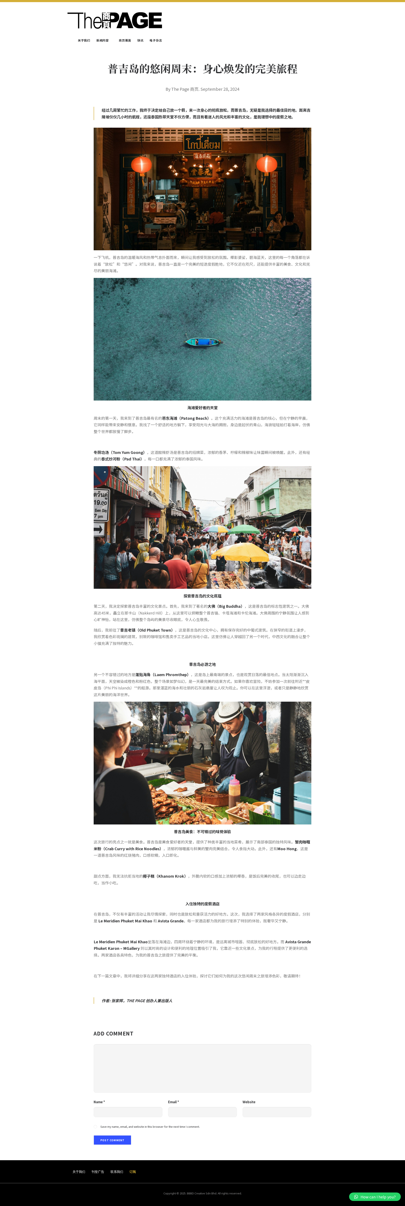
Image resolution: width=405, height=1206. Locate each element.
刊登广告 (98, 1171)
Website (249, 1102)
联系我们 (117, 1171)
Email (173, 1102)
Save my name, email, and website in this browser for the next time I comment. (150, 1127)
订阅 (133, 1171)
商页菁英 (125, 40)
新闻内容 (102, 40)
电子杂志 (156, 40)
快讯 (140, 40)
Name (99, 1102)
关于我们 (84, 40)
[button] (375, 1196)
